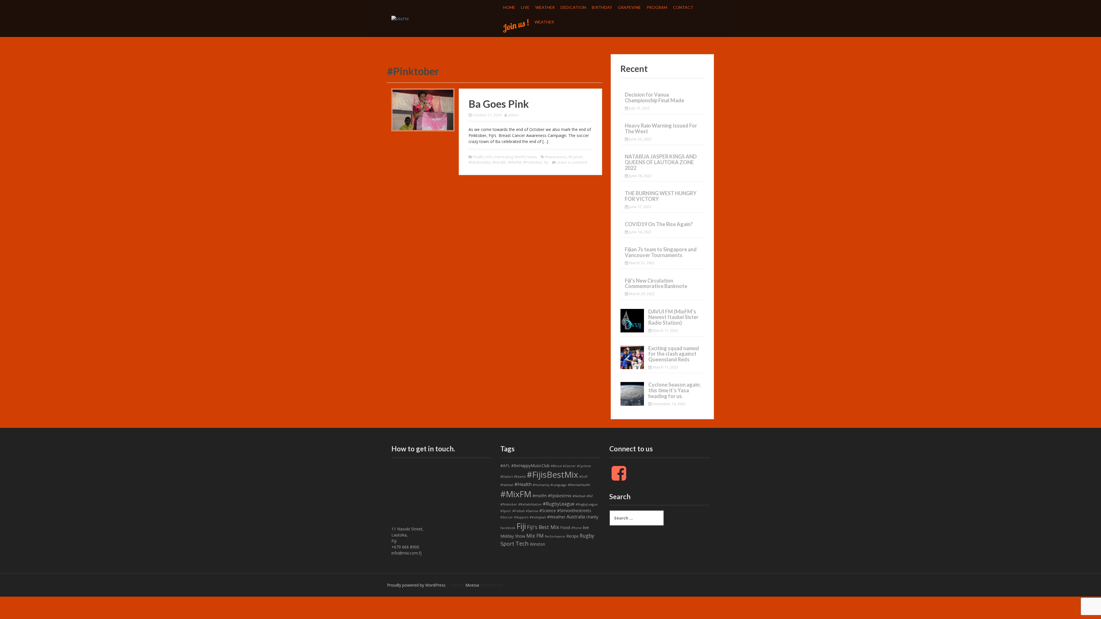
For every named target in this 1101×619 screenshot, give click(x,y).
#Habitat (506, 485)
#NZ (590, 496)
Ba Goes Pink (498, 103)
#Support (521, 517)
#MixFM (514, 162)
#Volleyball (538, 517)
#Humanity (541, 485)
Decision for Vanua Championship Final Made (654, 97)
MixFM (520, 156)
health (478, 156)
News (532, 156)
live (586, 527)
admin (513, 114)
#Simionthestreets (574, 510)
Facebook (507, 528)
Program (657, 7)
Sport (507, 543)
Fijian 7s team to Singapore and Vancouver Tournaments (661, 252)
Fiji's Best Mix (543, 527)
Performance (555, 536)
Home (509, 7)
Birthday (602, 7)
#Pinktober (532, 162)
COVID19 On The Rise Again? (659, 224)
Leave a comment (572, 162)
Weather (545, 7)
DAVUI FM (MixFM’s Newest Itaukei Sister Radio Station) (673, 317)
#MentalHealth (579, 485)
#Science (547, 510)
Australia (576, 517)
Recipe (572, 536)
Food (565, 527)
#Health (499, 162)
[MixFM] (400, 18)
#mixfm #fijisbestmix (551, 495)
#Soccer (506, 517)
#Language (558, 485)
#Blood (556, 466)
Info (489, 156)
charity (592, 517)
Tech (522, 543)
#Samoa (532, 511)
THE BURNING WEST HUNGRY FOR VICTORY (660, 196)
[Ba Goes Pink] (422, 109)
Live (525, 7)
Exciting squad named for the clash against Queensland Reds (673, 354)
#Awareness (556, 156)
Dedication (573, 7)
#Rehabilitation (530, 504)
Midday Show (512, 536)
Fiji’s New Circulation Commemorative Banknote (656, 283)
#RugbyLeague (559, 504)
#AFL (505, 465)
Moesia (472, 585)
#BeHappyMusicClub (530, 465)
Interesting (503, 156)
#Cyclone (584, 466)
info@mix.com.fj (406, 553)
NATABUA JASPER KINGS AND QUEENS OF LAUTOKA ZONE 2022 (661, 162)
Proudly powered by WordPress (416, 585)
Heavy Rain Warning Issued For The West (661, 128)
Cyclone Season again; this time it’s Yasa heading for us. (674, 390)
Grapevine (629, 7)
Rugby (587, 535)
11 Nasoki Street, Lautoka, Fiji (407, 535)
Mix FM (535, 535)
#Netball (579, 496)
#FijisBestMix (479, 162)
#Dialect (506, 477)
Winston (537, 544)
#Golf (583, 477)
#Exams (520, 477)
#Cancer (576, 156)
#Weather (556, 517)
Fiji (546, 162)
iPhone (576, 528)
